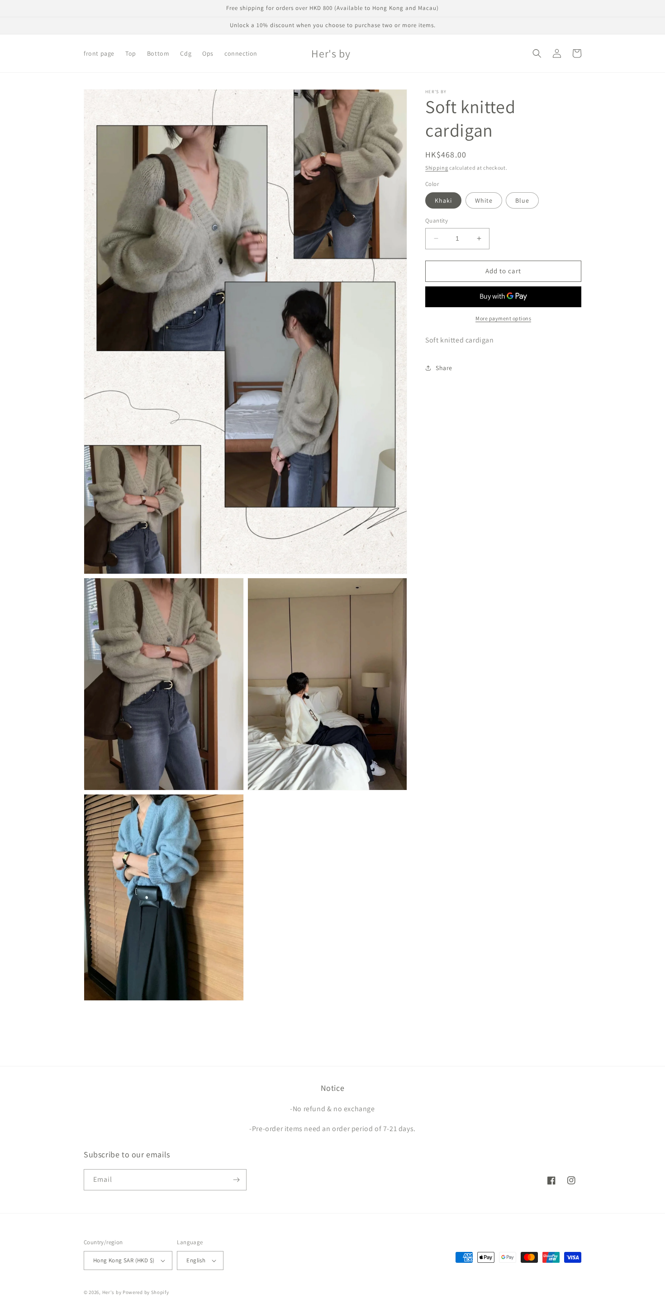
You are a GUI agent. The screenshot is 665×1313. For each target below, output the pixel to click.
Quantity (436, 220)
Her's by (112, 1292)
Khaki (443, 200)
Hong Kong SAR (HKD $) (123, 1260)
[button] (537, 53)
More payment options (503, 317)
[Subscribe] (236, 1179)
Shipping (436, 167)
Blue (522, 200)
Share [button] (444, 367)
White (484, 200)
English (195, 1260)
